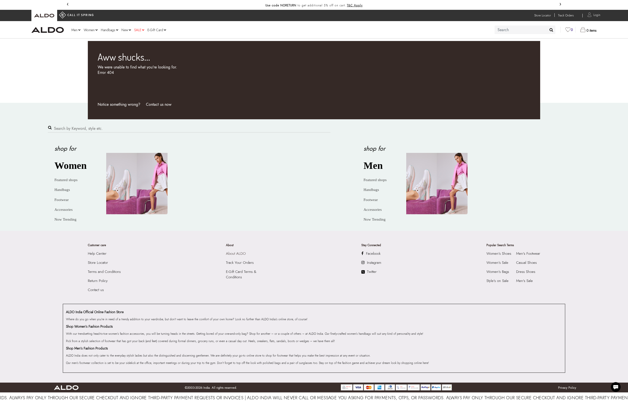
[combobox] (525, 30)
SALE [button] (137, 29)
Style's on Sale (497, 280)
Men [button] (74, 29)
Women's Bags (497, 271)
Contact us (96, 290)
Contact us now (158, 104)
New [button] (124, 29)
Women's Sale (497, 262)
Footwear (61, 200)
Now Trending (65, 219)
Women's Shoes (498, 253)
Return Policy (98, 280)
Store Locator (98, 262)
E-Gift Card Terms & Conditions (241, 274)
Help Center (97, 253)
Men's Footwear (528, 253)
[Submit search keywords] (551, 30)
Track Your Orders (240, 262)
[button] (596, 14)
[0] (567, 29)
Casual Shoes (526, 262)
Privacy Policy (567, 387)
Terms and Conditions (104, 271)
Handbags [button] (108, 29)
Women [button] (89, 29)
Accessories (63, 210)
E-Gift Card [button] (155, 29)
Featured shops (66, 180)
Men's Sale (524, 280)
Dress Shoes (525, 271)
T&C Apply (355, 5)
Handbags (62, 190)
